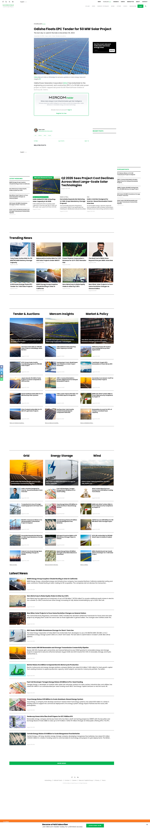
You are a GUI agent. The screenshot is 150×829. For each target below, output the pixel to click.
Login (140, 6)
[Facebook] (3, 2)
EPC (35, 135)
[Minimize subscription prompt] (147, 824)
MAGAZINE (133, 6)
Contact (67, 780)
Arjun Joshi (48, 36)
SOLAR (87, 6)
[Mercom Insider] (107, 2)
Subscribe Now (95, 825)
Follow (36, 77)
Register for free (61, 113)
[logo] (8, 6)
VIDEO (125, 6)
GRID (93, 6)
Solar (49, 135)
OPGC (45, 135)
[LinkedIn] (12, 2)
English (22, 2)
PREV (36, 141)
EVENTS (123, 1)
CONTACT (144, 1)
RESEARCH (116, 1)
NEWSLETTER (130, 1)
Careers (74, 780)
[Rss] (6, 2)
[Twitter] (9, 2)
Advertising (48, 780)
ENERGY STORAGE (103, 6)
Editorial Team (58, 780)
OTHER (119, 6)
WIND (113, 6)
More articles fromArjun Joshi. (45, 131)
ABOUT (138, 1)
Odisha (40, 135)
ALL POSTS (61, 141)
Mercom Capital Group (86, 780)
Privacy (97, 780)
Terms (103, 780)
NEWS (99, 1)
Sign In (70, 110)
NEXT (86, 141)
